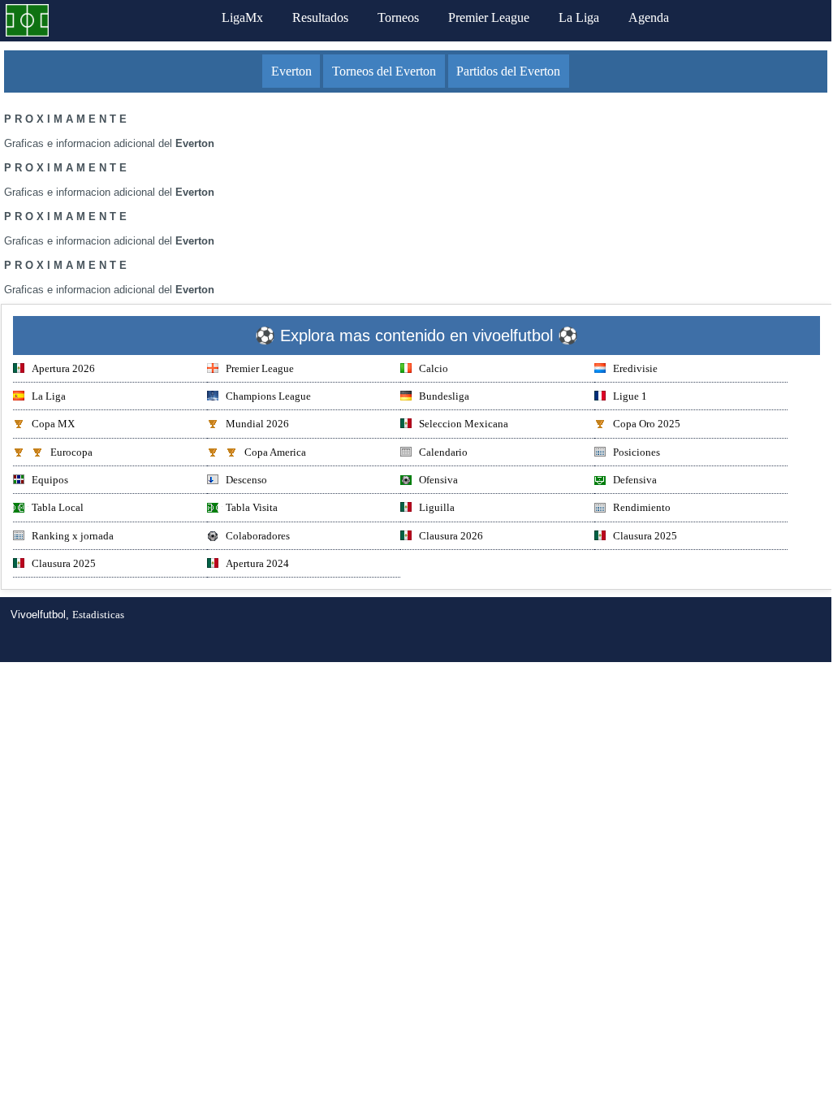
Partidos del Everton (508, 71)
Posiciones (636, 452)
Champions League (268, 396)
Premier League (488, 17)
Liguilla (437, 507)
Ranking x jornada (73, 536)
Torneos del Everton (384, 71)
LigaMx (242, 17)
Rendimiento (642, 507)
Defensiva (635, 480)
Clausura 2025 (645, 536)
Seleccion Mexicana (463, 424)
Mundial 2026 (257, 424)
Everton (291, 71)
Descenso (246, 480)
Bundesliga (444, 396)
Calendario (443, 452)
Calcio (433, 368)
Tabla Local (58, 507)
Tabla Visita (252, 507)
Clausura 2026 (451, 536)
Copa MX (53, 424)
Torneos (398, 17)
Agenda (648, 17)
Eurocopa (71, 452)
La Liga (579, 17)
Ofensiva (438, 480)
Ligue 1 (630, 396)
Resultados (320, 17)
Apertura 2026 (63, 368)
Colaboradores (258, 536)
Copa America (275, 452)
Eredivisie (635, 368)
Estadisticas (98, 614)
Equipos (50, 480)
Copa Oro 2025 (646, 424)
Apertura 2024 (257, 563)
